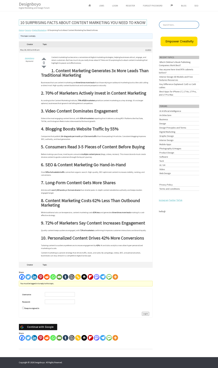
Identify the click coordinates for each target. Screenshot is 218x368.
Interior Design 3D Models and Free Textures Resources (176, 78)
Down (43, 67)
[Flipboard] (90, 277)
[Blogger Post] (72, 277)
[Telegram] (103, 277)
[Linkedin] (34, 277)
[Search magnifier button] (195, 25)
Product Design (166, 152)
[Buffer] (84, 277)
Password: (26, 302)
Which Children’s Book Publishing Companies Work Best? (175, 64)
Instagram (164, 200)
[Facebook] (22, 277)
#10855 (148, 50)
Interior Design (166, 140)
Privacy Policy (166, 184)
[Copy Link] (78, 277)
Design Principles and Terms (172, 127)
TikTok (179, 200)
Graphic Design (166, 136)
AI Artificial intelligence (170, 111)
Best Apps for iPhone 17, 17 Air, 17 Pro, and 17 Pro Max (177, 93)
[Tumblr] (65, 277)
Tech (161, 161)
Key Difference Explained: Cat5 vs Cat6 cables (177, 86)
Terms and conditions (169, 188)
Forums (28, 30)
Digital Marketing (39, 30)
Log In (145, 313)
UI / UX (162, 165)
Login (115, 5)
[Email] (59, 277)
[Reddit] (47, 277)
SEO (196, 5)
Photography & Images (170, 148)
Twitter (172, 200)
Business (163, 119)
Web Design (165, 173)
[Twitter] (28, 277)
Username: (26, 294)
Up (43, 59)
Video (162, 169)
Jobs (101, 5)
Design (162, 123)
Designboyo (34, 5)
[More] (115, 277)
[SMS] (109, 277)
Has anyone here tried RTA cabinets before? (176, 71)
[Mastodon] (96, 277)
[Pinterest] (40, 277)
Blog (183, 5)
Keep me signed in (32, 308)
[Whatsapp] (53, 277)
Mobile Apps (165, 144)
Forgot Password (152, 5)
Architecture (165, 115)
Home (21, 30)
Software (163, 156)
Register (130, 5)
